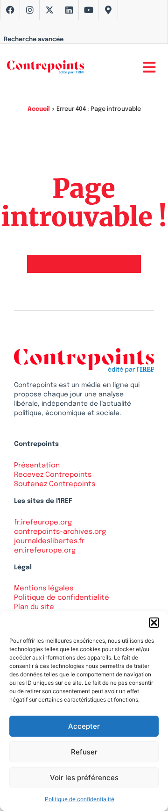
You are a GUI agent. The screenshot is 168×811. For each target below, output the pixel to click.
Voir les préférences (84, 777)
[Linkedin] (69, 10)
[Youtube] (88, 10)
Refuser (84, 751)
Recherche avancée (33, 39)
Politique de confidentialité (79, 799)
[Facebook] (10, 10)
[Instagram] (30, 10)
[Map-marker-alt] (108, 10)
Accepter (84, 726)
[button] (154, 622)
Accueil (39, 109)
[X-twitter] (49, 10)
